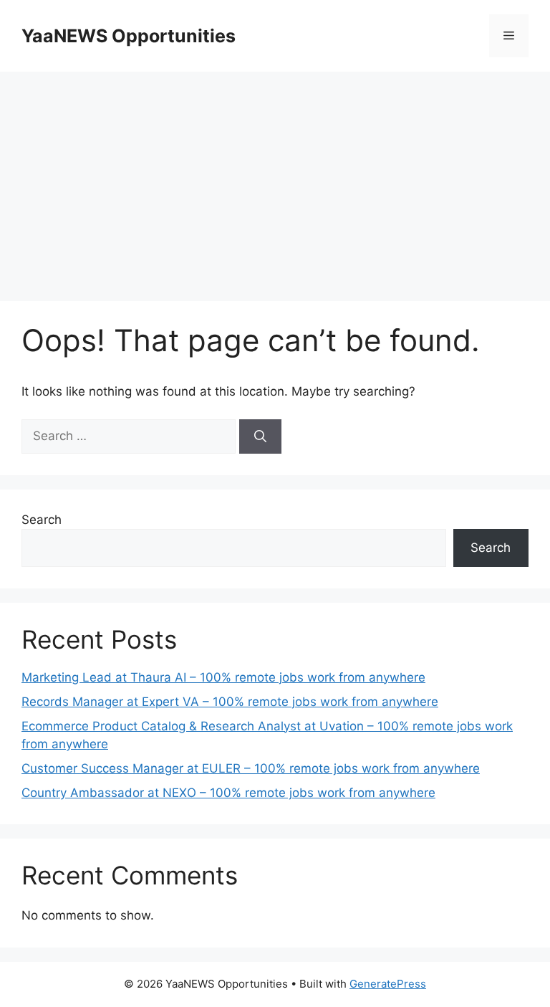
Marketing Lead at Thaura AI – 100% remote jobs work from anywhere (223, 677)
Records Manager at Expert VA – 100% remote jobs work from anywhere (229, 702)
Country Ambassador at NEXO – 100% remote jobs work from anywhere (228, 793)
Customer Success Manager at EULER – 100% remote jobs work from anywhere (250, 768)
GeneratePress (387, 984)
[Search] (260, 436)
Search (41, 519)
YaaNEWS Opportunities (128, 36)
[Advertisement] (275, 179)
